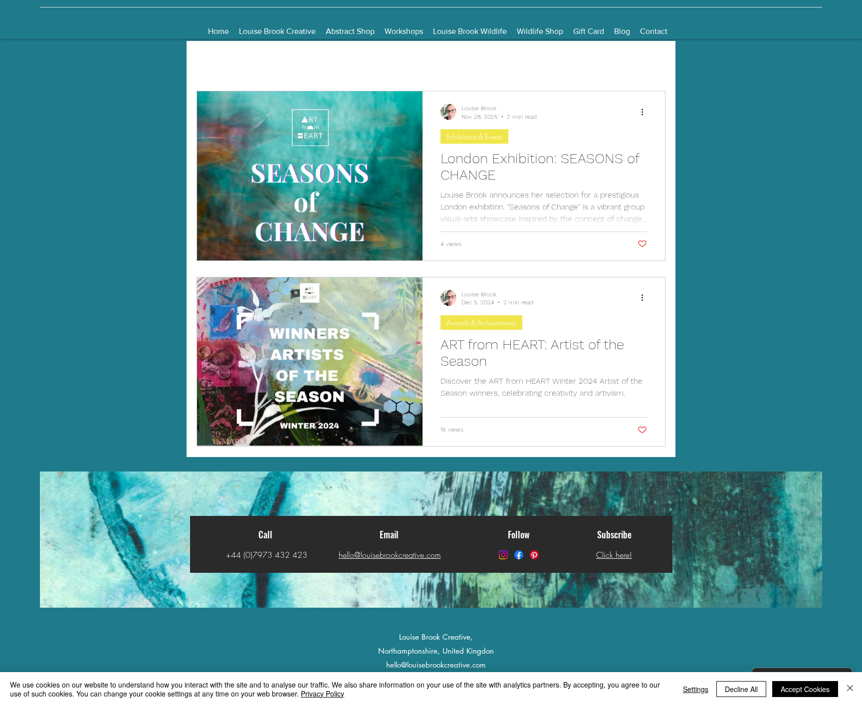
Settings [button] (695, 689)
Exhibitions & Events (474, 136)
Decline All (741, 689)
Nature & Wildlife (536, 61)
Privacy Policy (322, 694)
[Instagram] (503, 555)
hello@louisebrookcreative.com (436, 665)
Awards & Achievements (481, 322)
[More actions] (645, 112)
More (595, 61)
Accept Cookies (805, 689)
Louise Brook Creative (278, 61)
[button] (652, 62)
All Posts (209, 61)
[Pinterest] (534, 555)
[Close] (850, 689)
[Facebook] (519, 555)
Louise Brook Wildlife (369, 61)
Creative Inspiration (455, 61)
